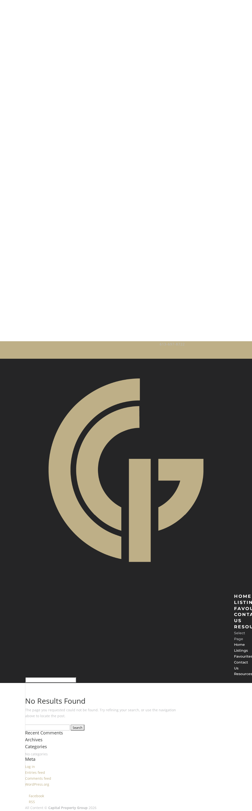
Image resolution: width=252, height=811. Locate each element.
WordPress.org (37, 784)
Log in (30, 766)
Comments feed (38, 778)
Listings (241, 650)
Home (239, 644)
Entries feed (35, 772)
